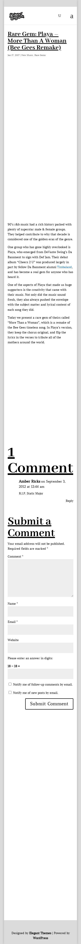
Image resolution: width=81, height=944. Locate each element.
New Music (27, 55)
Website (13, 640)
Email (13, 622)
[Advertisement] (40, 111)
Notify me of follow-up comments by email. (42, 684)
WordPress (40, 938)
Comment (15, 556)
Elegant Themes (40, 933)
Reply (69, 501)
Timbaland (64, 267)
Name (13, 604)
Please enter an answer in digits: (30, 658)
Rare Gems (40, 55)
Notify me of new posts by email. (35, 693)
